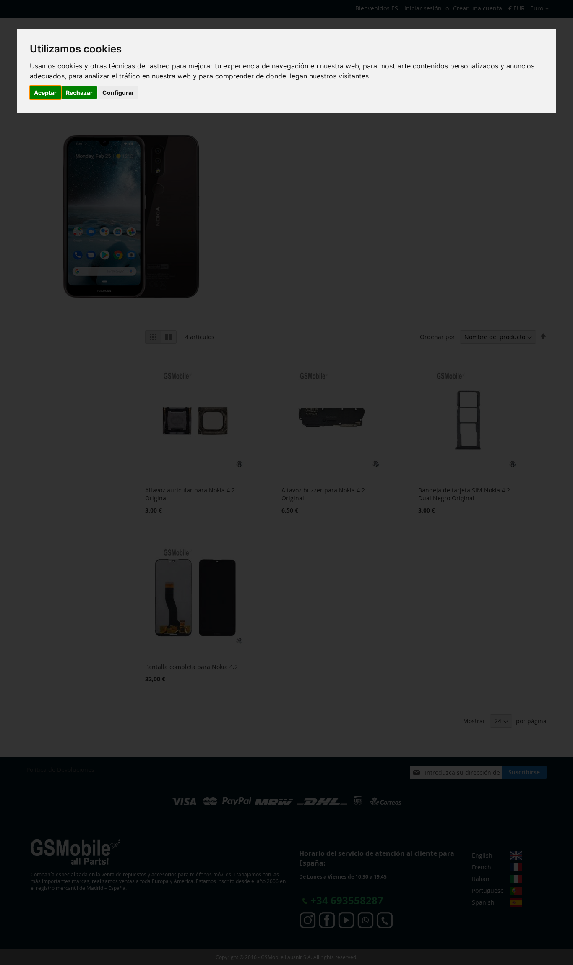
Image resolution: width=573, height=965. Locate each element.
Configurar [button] (118, 92)
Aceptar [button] (45, 92)
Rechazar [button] (79, 92)
